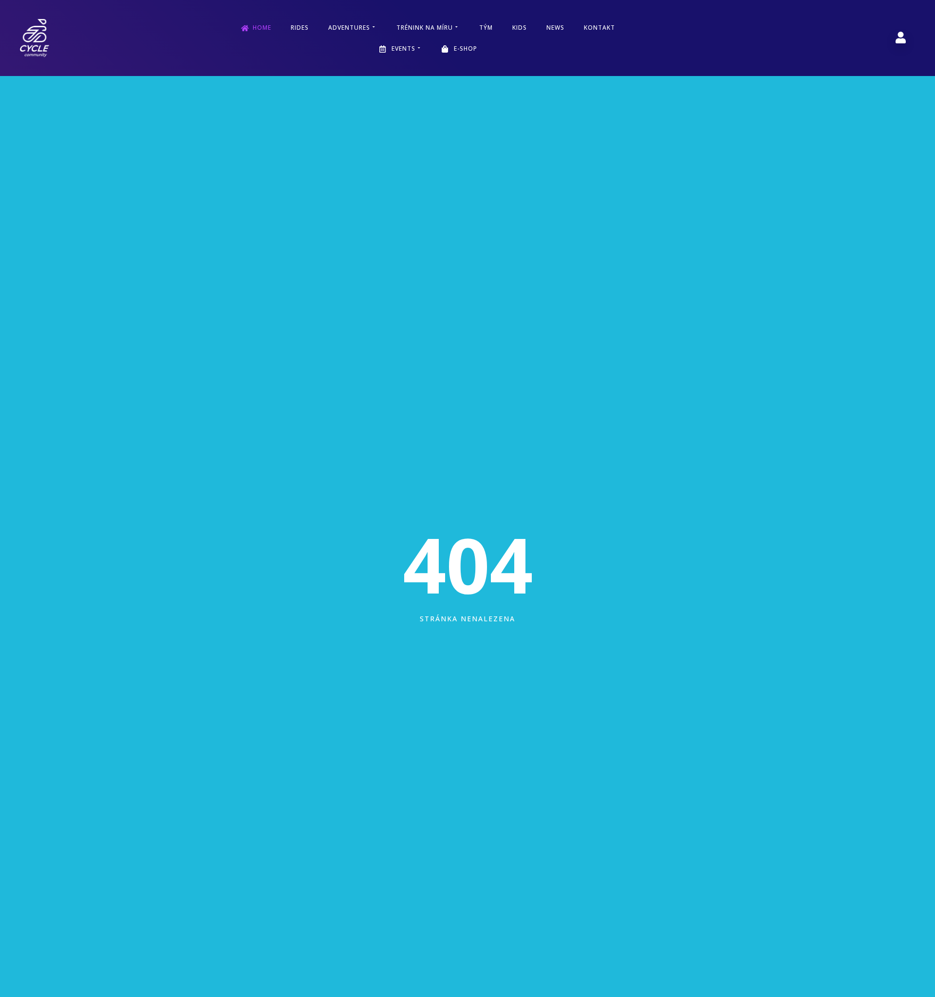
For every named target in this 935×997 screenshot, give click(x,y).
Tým (486, 27)
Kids (519, 27)
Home (262, 27)
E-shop (465, 48)
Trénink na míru (424, 27)
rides (300, 27)
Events (403, 48)
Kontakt (599, 27)
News (555, 27)
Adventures (349, 27)
